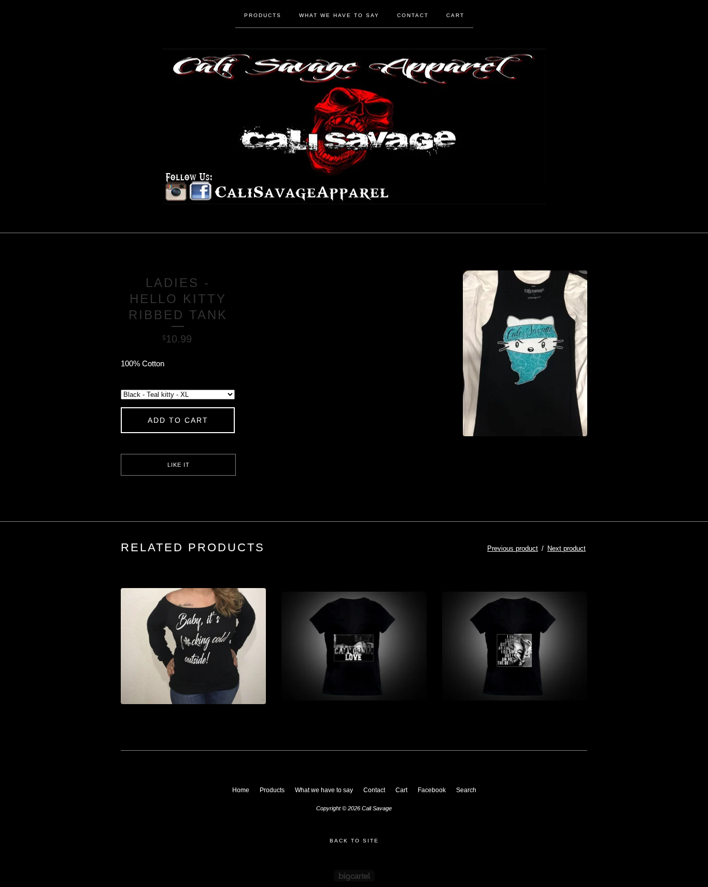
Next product (566, 548)
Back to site (354, 840)
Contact (413, 15)
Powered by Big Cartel (354, 876)
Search (466, 790)
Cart (455, 15)
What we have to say (339, 15)
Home (240, 790)
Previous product (512, 548)
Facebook (432, 790)
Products (262, 15)
